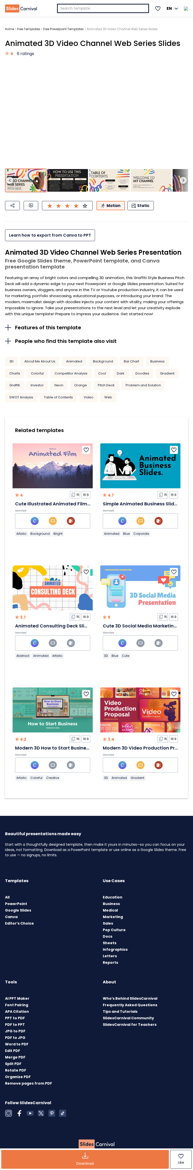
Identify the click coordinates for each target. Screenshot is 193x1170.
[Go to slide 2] (67, 180)
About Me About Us (39, 361)
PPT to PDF (15, 1018)
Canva (11, 916)
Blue (126, 533)
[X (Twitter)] (40, 1113)
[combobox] (103, 8)
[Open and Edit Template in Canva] (35, 521)
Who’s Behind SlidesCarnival (130, 998)
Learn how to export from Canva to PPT (50, 235)
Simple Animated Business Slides (141, 504)
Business (157, 361)
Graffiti (14, 385)
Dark (120, 373)
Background (103, 361)
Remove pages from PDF (28, 1083)
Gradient (167, 373)
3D (11, 361)
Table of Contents (58, 397)
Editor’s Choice (19, 923)
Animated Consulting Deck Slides (54, 626)
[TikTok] (62, 1113)
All (7, 897)
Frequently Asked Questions (130, 1004)
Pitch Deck (106, 385)
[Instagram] (8, 1113)
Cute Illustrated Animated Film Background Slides (73, 504)
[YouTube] (30, 1113)
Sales (108, 923)
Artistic (21, 533)
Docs (107, 936)
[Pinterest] (51, 1113)
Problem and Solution (143, 385)
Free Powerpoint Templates (63, 29)
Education (112, 897)
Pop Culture (114, 929)
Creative (52, 778)
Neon (59, 385)
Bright (58, 533)
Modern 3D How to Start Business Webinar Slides (71, 748)
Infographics (115, 949)
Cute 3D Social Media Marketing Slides (147, 626)
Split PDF (13, 1063)
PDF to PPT (15, 1024)
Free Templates (28, 29)
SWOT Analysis (21, 397)
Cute (125, 656)
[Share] (12, 205)
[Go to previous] (9, 180)
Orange (80, 385)
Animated (74, 361)
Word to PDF (16, 1044)
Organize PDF (18, 1076)
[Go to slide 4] (151, 180)
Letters (110, 956)
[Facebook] (19, 1113)
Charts (14, 373)
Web (108, 397)
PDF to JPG (15, 1037)
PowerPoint (16, 903)
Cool (102, 373)
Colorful (37, 373)
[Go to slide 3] (109, 180)
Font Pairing (16, 1004)
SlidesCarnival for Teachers (130, 1024)
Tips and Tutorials (120, 1011)
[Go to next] (183, 180)
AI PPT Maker (17, 998)
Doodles (142, 373)
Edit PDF (12, 1050)
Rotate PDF (15, 1070)
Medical (110, 910)
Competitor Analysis (71, 373)
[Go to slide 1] (25, 180)
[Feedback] (31, 205)
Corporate (141, 533)
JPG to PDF (15, 1031)
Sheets (109, 942)
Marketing (113, 916)
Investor (37, 385)
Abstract (22, 656)
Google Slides (18, 910)
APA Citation (17, 1011)
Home (9, 29)
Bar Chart (131, 361)
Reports (110, 962)
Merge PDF (15, 1057)
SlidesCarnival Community (128, 1018)
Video (88, 397)
